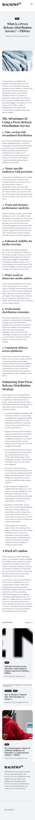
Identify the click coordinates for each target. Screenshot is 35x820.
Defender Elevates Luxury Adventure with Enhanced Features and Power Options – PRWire (17, 669)
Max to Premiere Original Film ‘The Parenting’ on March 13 (15, 696)
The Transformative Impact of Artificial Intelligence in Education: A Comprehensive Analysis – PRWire (17, 751)
